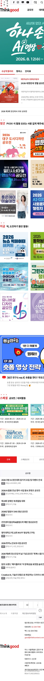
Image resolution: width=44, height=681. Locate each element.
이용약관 (14, 614)
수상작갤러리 (7, 71)
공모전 (30, 10)
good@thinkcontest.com (34, 638)
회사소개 (3, 614)
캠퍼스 (19, 71)
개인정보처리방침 (29, 614)
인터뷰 (28, 71)
